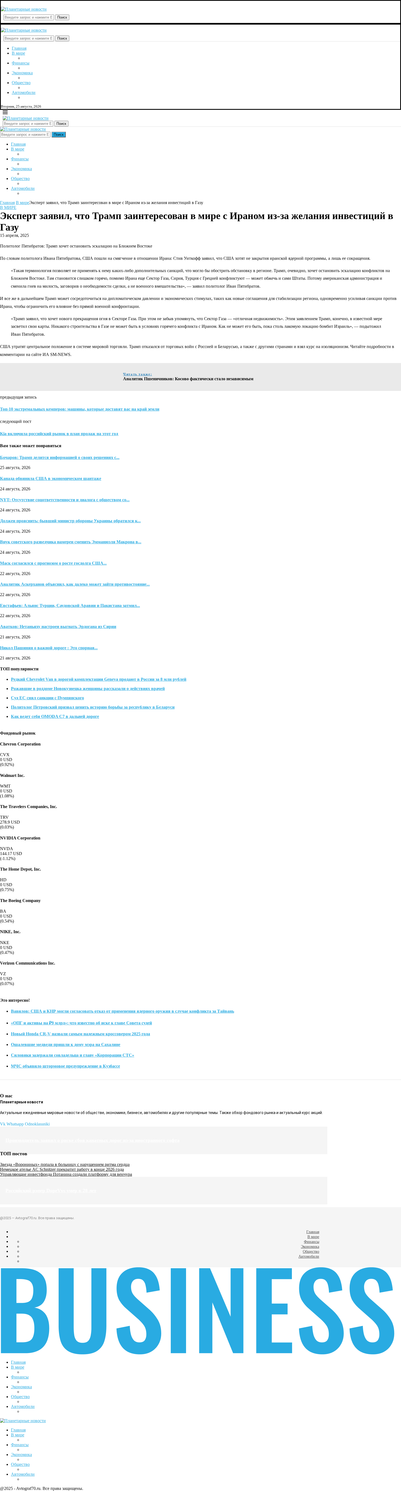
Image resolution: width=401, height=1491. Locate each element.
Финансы (20, 63)
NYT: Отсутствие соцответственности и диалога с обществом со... (65, 499)
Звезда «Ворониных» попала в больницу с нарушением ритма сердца (65, 1164)
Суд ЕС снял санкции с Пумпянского (47, 698)
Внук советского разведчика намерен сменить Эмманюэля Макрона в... (70, 542)
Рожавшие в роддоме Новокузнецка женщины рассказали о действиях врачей (88, 688)
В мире (18, 53)
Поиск (62, 17)
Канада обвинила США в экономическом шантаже (50, 478)
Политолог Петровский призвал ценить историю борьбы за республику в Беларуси (93, 707)
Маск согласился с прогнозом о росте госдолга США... (53, 563)
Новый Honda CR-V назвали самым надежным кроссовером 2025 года (80, 1034)
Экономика (22, 72)
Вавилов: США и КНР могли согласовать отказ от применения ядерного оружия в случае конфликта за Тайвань (122, 1011)
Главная (19, 48)
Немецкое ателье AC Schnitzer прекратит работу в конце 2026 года (62, 1169)
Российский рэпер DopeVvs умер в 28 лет (50, 1190)
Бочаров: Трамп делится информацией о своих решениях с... (59, 457)
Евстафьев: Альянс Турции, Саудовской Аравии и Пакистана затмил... (70, 605)
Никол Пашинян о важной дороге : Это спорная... (49, 648)
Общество (21, 82)
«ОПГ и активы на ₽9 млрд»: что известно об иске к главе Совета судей (81, 1023)
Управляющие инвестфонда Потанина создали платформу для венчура (66, 1174)
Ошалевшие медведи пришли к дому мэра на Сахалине (65, 1044)
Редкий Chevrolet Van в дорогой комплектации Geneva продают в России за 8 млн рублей (98, 679)
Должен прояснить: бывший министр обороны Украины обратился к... (70, 520)
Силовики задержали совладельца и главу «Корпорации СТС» (72, 1055)
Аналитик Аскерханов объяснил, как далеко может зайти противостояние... (75, 584)
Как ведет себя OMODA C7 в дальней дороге (55, 716)
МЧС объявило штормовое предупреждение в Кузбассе (65, 1066)
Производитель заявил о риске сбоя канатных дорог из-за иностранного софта (92, 1140)
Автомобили (23, 92)
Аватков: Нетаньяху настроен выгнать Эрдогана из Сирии (58, 626)
